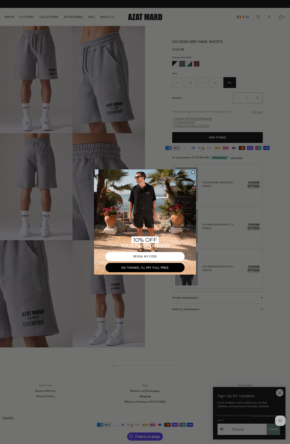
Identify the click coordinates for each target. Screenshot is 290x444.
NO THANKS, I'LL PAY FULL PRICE (145, 267)
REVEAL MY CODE (145, 256)
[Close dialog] (193, 172)
